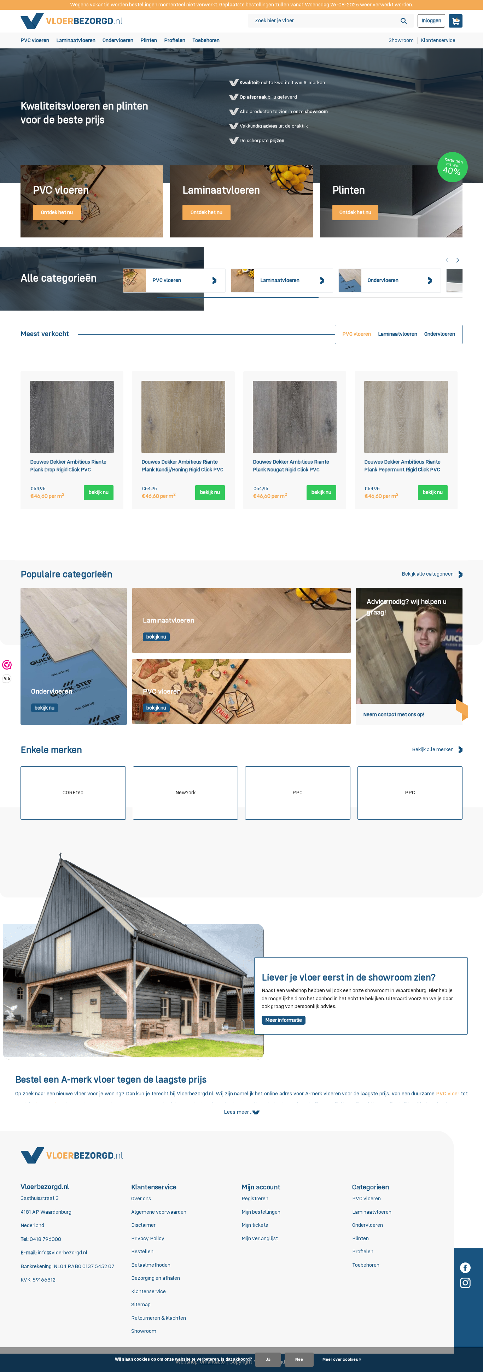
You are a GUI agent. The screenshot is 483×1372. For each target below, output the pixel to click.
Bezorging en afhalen (155, 1278)
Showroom (401, 40)
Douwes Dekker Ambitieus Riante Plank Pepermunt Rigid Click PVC (402, 466)
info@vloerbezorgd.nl (62, 1252)
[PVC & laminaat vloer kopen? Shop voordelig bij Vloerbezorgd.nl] (72, 20)
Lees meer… (238, 1112)
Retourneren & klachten (158, 1318)
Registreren (255, 1198)
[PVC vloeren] (241, 692)
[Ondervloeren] (74, 656)
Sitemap (141, 1304)
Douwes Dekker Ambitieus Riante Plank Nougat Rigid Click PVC (291, 466)
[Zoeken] (403, 20)
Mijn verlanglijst (260, 1238)
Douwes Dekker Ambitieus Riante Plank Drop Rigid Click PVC (68, 466)
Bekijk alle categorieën (428, 574)
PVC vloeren (35, 40)
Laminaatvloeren (75, 40)
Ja (268, 1360)
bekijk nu (99, 492)
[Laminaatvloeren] (241, 621)
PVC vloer (447, 1093)
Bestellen (142, 1251)
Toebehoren (206, 40)
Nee (299, 1360)
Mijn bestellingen (261, 1212)
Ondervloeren (118, 40)
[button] (457, 260)
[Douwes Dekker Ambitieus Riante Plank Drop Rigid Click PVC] (72, 417)
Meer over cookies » (341, 1360)
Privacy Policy (147, 1238)
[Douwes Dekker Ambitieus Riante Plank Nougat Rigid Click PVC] (295, 417)
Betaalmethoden (150, 1265)
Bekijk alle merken (433, 749)
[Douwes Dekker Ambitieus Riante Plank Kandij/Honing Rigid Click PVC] (183, 417)
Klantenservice (438, 40)
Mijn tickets (255, 1225)
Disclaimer (143, 1225)
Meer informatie (283, 1020)
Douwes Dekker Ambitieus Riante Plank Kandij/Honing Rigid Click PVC (182, 466)
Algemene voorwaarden (158, 1212)
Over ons (141, 1198)
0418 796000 (45, 1239)
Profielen (174, 40)
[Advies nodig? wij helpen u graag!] (409, 656)
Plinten (148, 40)
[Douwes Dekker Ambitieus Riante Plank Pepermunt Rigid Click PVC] (406, 417)
